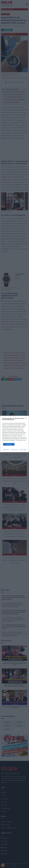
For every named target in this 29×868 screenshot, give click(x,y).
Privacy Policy (23, 449)
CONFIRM (9, 444)
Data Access (14, 449)
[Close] (26, 418)
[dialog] (14, 434)
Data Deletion (6, 449)
